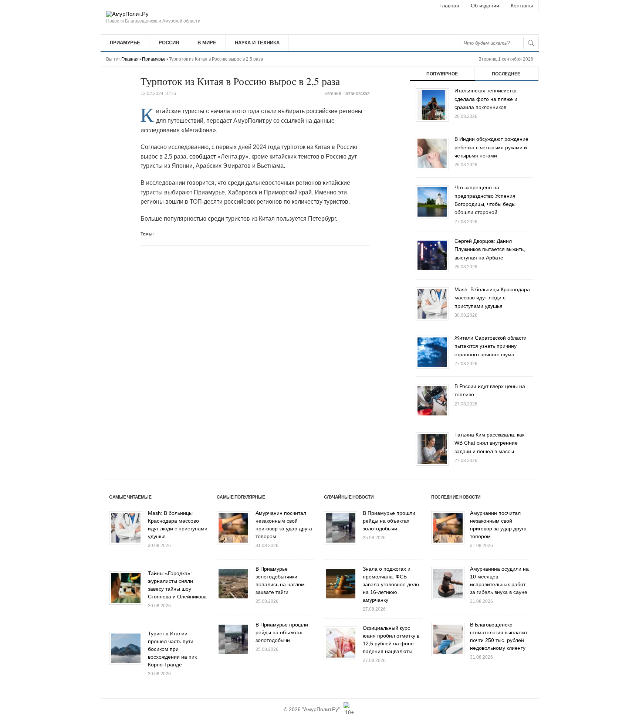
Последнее (506, 74)
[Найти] (531, 43)
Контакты (522, 6)
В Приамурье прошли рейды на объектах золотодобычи (282, 632)
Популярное (442, 74)
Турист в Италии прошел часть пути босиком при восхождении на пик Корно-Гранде (172, 649)
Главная (449, 6)
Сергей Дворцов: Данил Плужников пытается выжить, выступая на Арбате (489, 249)
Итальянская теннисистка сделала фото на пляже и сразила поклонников (485, 99)
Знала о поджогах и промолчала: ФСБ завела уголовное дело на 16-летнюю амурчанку (391, 584)
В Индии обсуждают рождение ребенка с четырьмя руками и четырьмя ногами (491, 147)
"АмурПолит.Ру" (321, 709)
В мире (206, 42)
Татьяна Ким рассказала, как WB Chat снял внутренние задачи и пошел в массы (489, 443)
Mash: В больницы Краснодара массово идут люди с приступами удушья (492, 297)
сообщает (202, 156)
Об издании (485, 6)
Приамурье (125, 42)
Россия (169, 42)
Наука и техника (257, 42)
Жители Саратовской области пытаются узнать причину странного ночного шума (490, 346)
